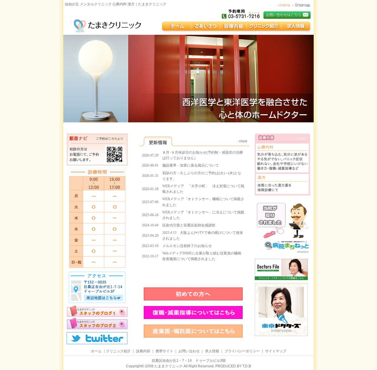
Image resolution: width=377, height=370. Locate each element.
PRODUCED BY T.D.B (233, 366)
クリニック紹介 (118, 351)
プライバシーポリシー (242, 351)
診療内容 (143, 351)
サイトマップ (275, 351)
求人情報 (212, 351)
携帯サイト (164, 351)
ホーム (96, 351)
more (243, 141)
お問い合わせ (189, 351)
